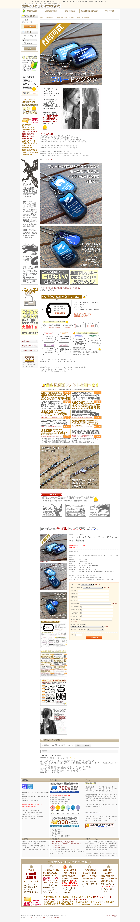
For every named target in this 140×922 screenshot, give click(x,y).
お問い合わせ (26, 341)
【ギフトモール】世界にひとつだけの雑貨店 (66, 844)
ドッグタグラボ (57, 846)
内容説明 (98, 584)
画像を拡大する (45, 561)
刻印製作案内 (56, 848)
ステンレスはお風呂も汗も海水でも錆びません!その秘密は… (62, 288)
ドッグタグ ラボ (45, 917)
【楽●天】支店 (34, 917)
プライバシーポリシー (28, 350)
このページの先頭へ (112, 916)
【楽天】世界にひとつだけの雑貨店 (63, 842)
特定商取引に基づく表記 (29, 346)
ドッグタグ (49, 159)
